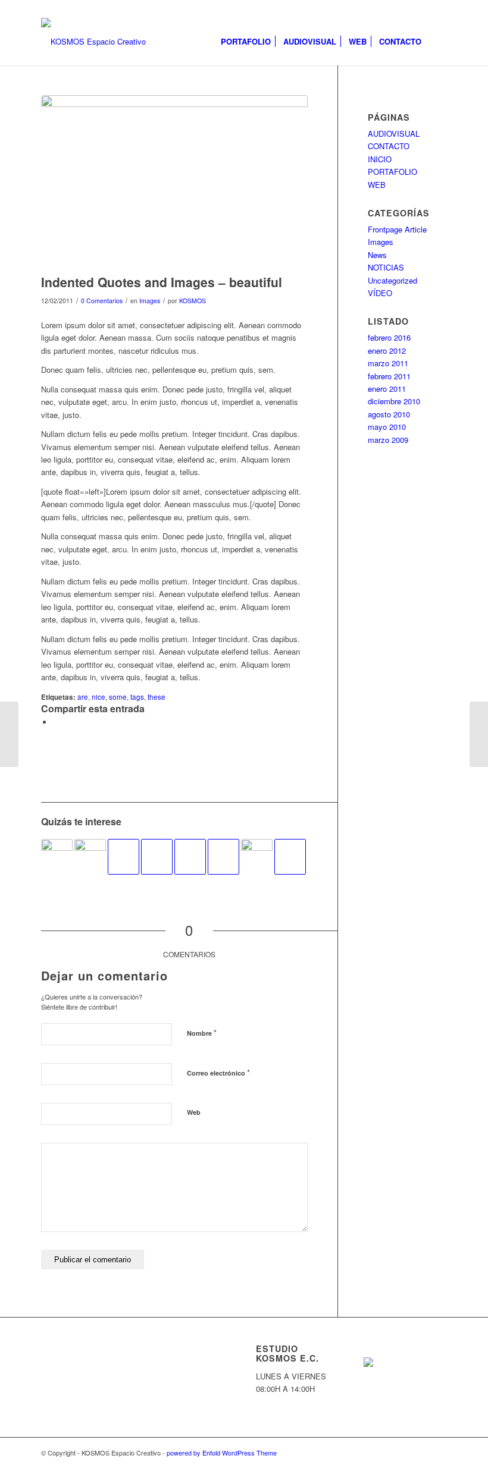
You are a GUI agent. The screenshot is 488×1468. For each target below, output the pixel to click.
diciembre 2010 (394, 401)
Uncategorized (392, 280)
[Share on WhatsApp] (56, 722)
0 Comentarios (102, 300)
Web (194, 1112)
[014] (174, 181)
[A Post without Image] (123, 857)
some (118, 697)
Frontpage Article (397, 229)
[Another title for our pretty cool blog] (223, 857)
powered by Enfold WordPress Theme (222, 1452)
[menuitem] (246, 41)
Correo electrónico (218, 1072)
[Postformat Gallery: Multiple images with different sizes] (90, 849)
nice (98, 697)
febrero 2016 (389, 337)
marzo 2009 (388, 439)
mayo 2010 (387, 426)
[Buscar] (437, 41)
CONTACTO (388, 146)
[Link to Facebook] (438, 9)
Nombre (202, 1032)
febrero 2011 (389, 376)
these (156, 697)
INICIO (380, 159)
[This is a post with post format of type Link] (190, 857)
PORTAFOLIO (392, 171)
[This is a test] (257, 849)
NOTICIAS (386, 267)
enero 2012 (387, 350)
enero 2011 (387, 388)
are (82, 697)
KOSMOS (192, 300)
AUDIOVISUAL (394, 133)
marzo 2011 (388, 363)
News (377, 254)
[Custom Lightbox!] (57, 849)
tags (137, 697)
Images (149, 300)
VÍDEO (380, 292)
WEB (377, 184)
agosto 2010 (389, 414)
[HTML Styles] (157, 857)
